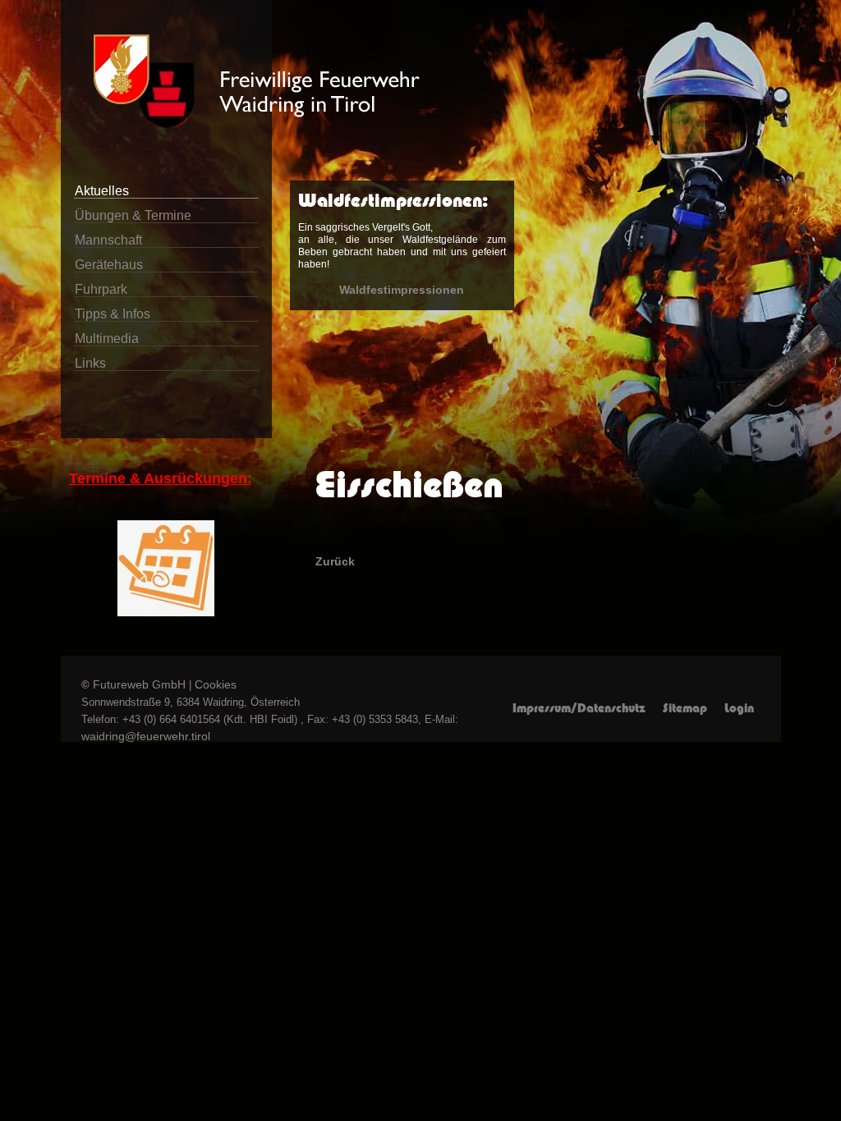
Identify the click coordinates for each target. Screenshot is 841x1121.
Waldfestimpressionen (401, 289)
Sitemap (685, 708)
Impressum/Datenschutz (579, 708)
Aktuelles (102, 191)
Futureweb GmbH (139, 684)
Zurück (335, 561)
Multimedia (107, 338)
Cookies (216, 684)
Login (739, 708)
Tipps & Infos (112, 314)
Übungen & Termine (133, 215)
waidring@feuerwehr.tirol (145, 736)
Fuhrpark (101, 289)
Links (90, 363)
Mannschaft (108, 240)
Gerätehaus (109, 265)
